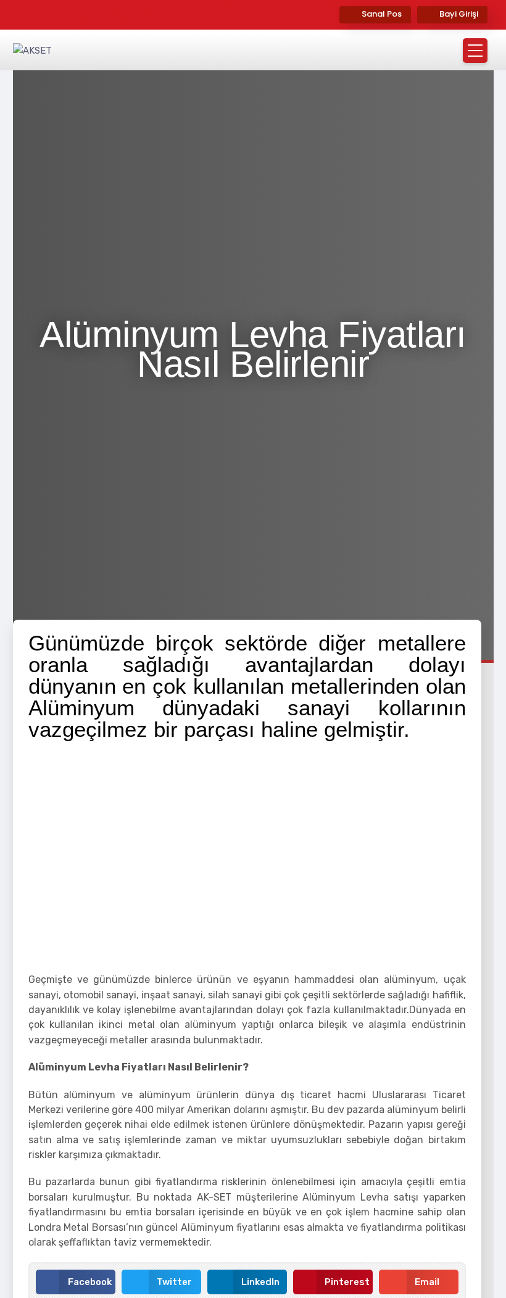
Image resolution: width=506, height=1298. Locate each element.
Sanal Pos (382, 14)
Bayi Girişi (458, 14)
